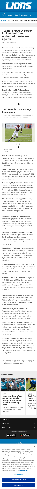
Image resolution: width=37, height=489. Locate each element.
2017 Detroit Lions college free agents (16, 110)
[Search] (30, 15)
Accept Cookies (18, 485)
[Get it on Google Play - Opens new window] (25, 436)
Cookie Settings (18, 474)
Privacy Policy (23, 470)
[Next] (24, 144)
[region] (18, 466)
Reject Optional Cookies (18, 479)
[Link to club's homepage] (4, 14)
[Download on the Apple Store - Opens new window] (11, 435)
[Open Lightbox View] (18, 137)
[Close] (34, 446)
